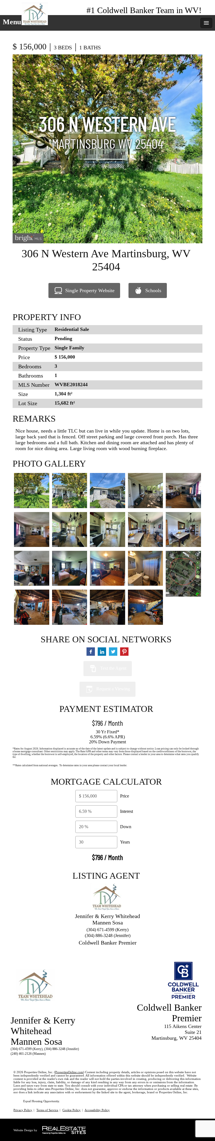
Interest (126, 811)
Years (125, 842)
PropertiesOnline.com (69, 1072)
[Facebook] (14, 1060)
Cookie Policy (71, 1110)
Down (125, 826)
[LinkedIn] (25, 1060)
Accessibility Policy (97, 1110)
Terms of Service (47, 1110)
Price (124, 796)
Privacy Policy (22, 1110)
